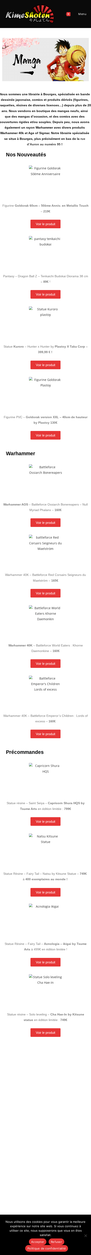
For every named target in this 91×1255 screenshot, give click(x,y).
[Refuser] (85, 1235)
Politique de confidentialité (46, 1248)
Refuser (56, 1242)
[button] (7, 59)
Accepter (37, 1242)
